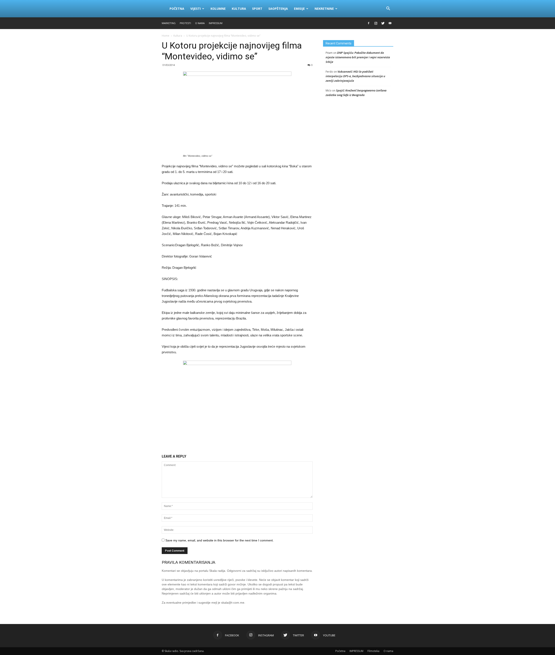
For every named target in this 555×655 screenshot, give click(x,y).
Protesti (185, 23)
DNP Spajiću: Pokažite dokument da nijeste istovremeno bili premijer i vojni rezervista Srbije (358, 57)
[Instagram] (375, 23)
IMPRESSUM (215, 23)
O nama (200, 23)
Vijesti (195, 9)
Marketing (169, 23)
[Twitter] (383, 23)
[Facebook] (368, 23)
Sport (257, 9)
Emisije (299, 9)
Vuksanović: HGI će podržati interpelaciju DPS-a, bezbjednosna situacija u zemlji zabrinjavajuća (355, 76)
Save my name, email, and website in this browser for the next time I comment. (219, 540)
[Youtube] (390, 23)
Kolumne (218, 9)
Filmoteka (373, 651)
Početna (177, 9)
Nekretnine (324, 9)
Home (165, 35)
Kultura (239, 9)
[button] (388, 8)
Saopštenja (278, 9)
